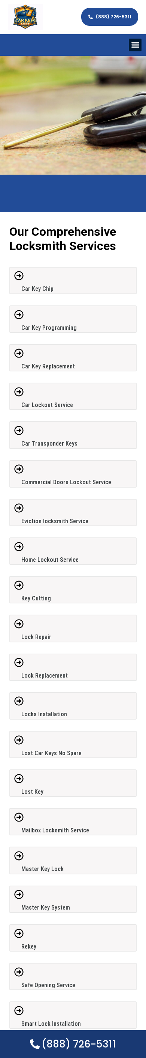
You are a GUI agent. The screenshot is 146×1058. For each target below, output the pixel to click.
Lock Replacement (44, 675)
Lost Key (32, 791)
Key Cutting (36, 598)
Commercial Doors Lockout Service (66, 482)
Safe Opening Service (48, 985)
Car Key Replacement (48, 366)
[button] (135, 45)
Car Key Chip (37, 288)
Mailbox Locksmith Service (55, 830)
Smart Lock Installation (51, 1023)
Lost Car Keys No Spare (51, 753)
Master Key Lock (42, 868)
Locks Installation (44, 714)
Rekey (28, 946)
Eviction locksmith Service (54, 521)
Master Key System (45, 907)
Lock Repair (36, 636)
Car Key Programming (49, 327)
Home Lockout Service (50, 559)
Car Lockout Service (47, 405)
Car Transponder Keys (49, 443)
